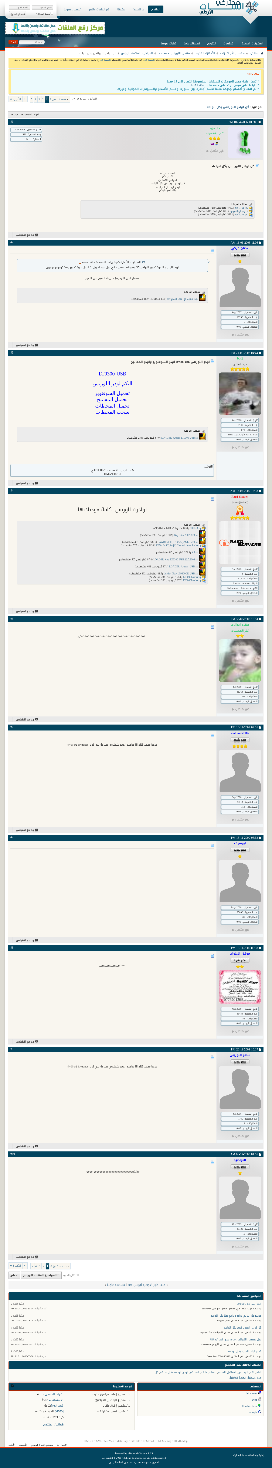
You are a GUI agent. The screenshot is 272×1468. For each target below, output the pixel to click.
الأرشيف (23, 1445)
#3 (11, 352)
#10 (12, 1154)
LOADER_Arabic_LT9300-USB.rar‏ (179, 438)
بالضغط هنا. (199, 85)
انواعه (177, 1372)
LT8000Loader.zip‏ (192, 580)
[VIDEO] (59, 1411)
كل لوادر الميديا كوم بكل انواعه (242, 1327)
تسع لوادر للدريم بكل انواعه (244, 1351)
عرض (16, 115)
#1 (11, 122)
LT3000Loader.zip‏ (192, 577)
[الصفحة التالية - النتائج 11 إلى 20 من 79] (25, 99)
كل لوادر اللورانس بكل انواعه (228, 107)
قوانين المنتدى (53, 1424)
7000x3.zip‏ (195, 528)
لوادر (258, 1372)
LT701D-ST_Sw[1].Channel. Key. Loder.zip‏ (178, 545)
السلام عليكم (208, 1372)
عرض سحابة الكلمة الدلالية (245, 1377)
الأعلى (14, 1275)
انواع (185, 1372)
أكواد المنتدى (54, 1394)
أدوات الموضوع (31, 115)
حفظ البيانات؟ (43, 14)
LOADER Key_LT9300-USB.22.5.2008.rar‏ (175, 559)
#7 (11, 837)
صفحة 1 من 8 (58, 99)
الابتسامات (56, 1400)
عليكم (163, 1372)
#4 (11, 490)
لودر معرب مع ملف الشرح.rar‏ (182, 299)
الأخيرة (17, 99)
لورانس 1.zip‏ (241, 207)
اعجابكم (194, 1372)
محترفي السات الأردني (42, 1445)
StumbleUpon (249, 1406)
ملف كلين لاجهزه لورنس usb (146, 1285)
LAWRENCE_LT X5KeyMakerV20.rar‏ (178, 542)
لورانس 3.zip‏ (241, 214)
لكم (252, 1372)
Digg (254, 1399)
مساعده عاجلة (116, 1285)
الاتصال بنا (62, 1445)
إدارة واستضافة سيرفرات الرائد (248, 1455)
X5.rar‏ (195, 552)
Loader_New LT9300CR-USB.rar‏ (181, 573)
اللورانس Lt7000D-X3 (249, 1303)
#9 (11, 1049)
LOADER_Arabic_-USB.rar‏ (183, 566)
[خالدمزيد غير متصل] (244, 142)
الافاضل (232, 1372)
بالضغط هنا (150, 60)
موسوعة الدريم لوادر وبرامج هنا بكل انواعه (236, 1315)
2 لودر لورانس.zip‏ (239, 211)
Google (253, 1412)
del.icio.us (251, 1393)
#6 (11, 727)
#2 (11, 242)
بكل (170, 1372)
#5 (11, 619)
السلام (222, 1372)
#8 (11, 948)
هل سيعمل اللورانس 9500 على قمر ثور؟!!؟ (235, 1339)
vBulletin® (133, 1453)
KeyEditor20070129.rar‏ (186, 535)
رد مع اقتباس (25, 235)
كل (156, 1372)
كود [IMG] (57, 1405)
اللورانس (243, 1372)
